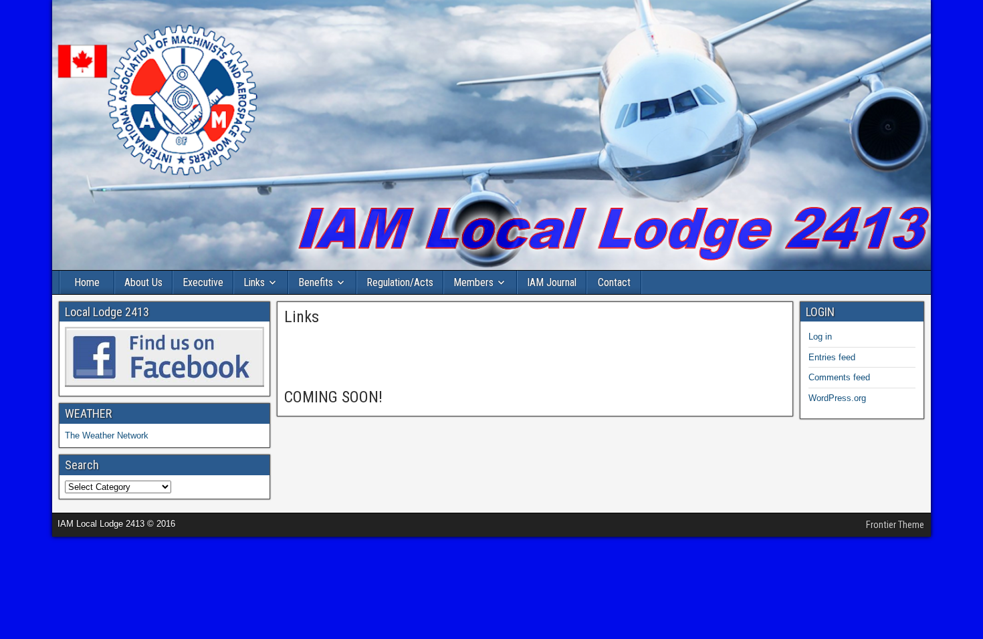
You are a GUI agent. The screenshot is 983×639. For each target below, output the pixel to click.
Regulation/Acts (399, 282)
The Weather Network (106, 435)
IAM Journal (551, 282)
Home (87, 282)
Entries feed (831, 357)
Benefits (315, 282)
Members (473, 282)
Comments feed (839, 377)
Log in (820, 337)
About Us (143, 282)
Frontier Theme (895, 525)
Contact (614, 282)
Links (254, 282)
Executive (203, 282)
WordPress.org (837, 398)
